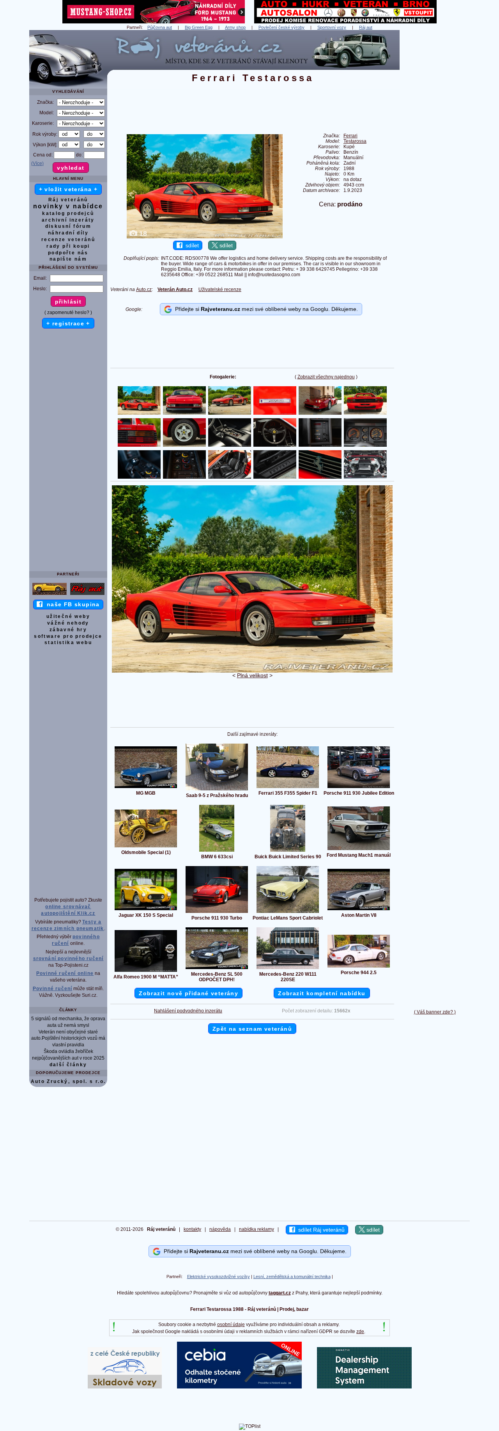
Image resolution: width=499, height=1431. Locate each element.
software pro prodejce (68, 636)
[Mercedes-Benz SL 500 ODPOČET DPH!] (216, 968)
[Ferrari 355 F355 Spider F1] (287, 787)
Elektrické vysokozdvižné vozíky (218, 1276)
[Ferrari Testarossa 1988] (252, 671)
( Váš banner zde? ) (435, 1012)
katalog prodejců (68, 213)
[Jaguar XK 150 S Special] (145, 910)
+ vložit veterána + (68, 189)
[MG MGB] (145, 787)
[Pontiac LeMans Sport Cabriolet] (287, 912)
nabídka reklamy (256, 1229)
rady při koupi (68, 246)
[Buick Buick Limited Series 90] (287, 851)
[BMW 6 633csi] (216, 851)
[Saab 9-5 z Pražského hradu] (216, 790)
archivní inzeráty (68, 220)
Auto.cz (144, 289)
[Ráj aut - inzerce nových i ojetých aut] (87, 594)
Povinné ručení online (65, 973)
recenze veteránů (68, 239)
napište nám (68, 259)
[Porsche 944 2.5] (358, 967)
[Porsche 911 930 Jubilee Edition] (358, 787)
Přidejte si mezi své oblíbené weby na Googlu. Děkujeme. (265, 309)
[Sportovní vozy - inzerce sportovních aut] (49, 594)
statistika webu (68, 642)
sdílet (190, 245)
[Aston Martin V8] (358, 910)
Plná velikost (252, 675)
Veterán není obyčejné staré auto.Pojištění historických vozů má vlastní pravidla (68, 1038)
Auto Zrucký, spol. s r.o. (68, 1081)
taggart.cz (280, 1293)
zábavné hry (68, 629)
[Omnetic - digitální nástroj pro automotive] (364, 1387)
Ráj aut (365, 27)
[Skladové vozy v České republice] (125, 1387)
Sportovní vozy (331, 27)
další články (68, 1064)
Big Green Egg (198, 27)
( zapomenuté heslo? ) (68, 312)
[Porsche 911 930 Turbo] (216, 912)
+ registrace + (68, 323)
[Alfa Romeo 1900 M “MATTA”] (145, 971)
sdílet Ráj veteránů (320, 1230)
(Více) (37, 163)
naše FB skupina (71, 604)
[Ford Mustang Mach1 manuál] (358, 849)
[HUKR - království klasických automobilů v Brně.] (345, 22)
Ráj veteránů (68, 199)
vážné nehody (68, 623)
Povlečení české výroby (281, 27)
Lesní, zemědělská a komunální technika (292, 1276)
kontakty (192, 1229)
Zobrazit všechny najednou (326, 377)
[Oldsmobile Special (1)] (145, 847)
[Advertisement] (434, 147)
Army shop (235, 27)
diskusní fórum (68, 226)
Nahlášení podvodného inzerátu (188, 1011)
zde (360, 1331)
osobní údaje (231, 1324)
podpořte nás (68, 253)
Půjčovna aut (159, 27)
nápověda (220, 1229)
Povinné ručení (53, 988)
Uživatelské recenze (219, 289)
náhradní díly (68, 233)
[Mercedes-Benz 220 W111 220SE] (287, 968)
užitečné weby (68, 616)
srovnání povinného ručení (68, 958)
